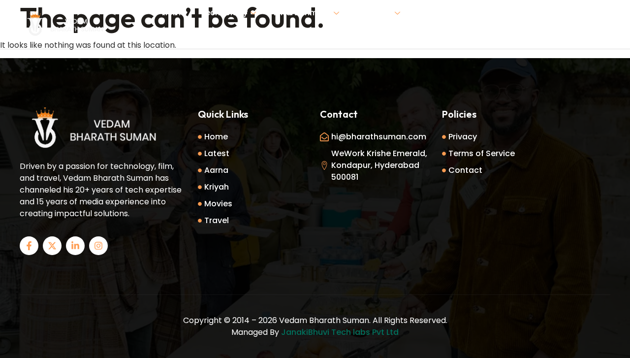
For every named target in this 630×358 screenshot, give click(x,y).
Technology (224, 12)
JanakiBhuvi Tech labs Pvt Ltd (340, 332)
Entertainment (302, 12)
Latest (430, 12)
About (470, 12)
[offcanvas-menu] (600, 23)
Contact (322, 36)
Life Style (374, 12)
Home (174, 12)
